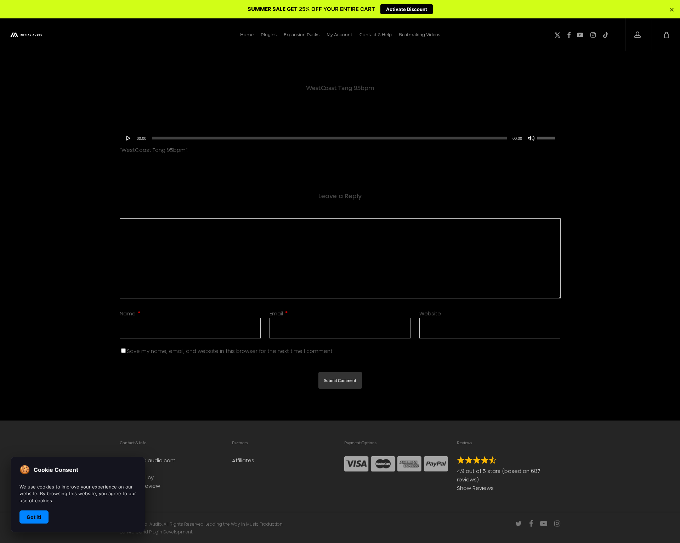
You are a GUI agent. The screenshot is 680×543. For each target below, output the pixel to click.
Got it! (34, 517)
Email (279, 313)
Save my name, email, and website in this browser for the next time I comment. (230, 351)
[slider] (547, 135)
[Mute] (531, 138)
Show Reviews (475, 488)
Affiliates (243, 460)
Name (130, 313)
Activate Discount (406, 9)
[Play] (128, 138)
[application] (340, 138)
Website (430, 313)
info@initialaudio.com (148, 460)
